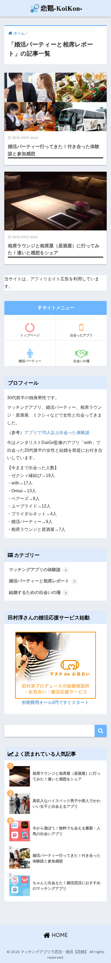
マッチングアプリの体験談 (38, 569)
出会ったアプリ (81, 335)
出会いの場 (81, 361)
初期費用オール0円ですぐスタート (55, 702)
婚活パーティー (30, 361)
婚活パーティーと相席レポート (42, 581)
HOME (59, 935)
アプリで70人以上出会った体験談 (56, 432)
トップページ (30, 335)
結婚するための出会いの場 (38, 592)
